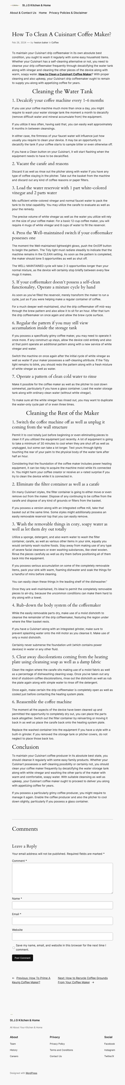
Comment (19, 860)
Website (17, 929)
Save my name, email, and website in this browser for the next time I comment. (61, 947)
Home (43, 12)
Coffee (55, 42)
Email (16, 914)
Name (17, 898)
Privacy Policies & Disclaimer (68, 12)
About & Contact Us (23, 12)
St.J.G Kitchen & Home (36, 5)
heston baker (41, 42)
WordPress (31, 1073)
